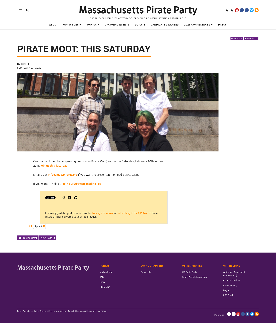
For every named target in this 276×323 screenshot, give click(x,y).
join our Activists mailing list (82, 184)
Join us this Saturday (53, 165)
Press (222, 24)
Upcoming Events (117, 24)
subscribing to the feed (132, 213)
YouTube (237, 10)
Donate (140, 24)
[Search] (28, 10)
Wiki (102, 277)
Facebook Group (247, 10)
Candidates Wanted (165, 24)
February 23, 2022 (29, 67)
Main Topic (236, 38)
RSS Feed (228, 295)
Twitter (252, 10)
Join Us (92, 24)
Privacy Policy (230, 285)
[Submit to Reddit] (63, 198)
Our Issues (71, 24)
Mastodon (232, 10)
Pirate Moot (251, 38)
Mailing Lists (106, 272)
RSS (257, 10)
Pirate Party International (194, 277)
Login (226, 290)
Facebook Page (242, 10)
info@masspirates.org (62, 174)
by (24, 64)
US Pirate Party (189, 272)
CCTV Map (105, 287)
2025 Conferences (197, 24)
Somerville (146, 272)
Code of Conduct (231, 280)
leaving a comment (103, 213)
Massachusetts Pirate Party (138, 10)
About (53, 24)
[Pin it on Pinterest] (75, 198)
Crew (102, 282)
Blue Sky (227, 10)
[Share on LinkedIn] (69, 198)
